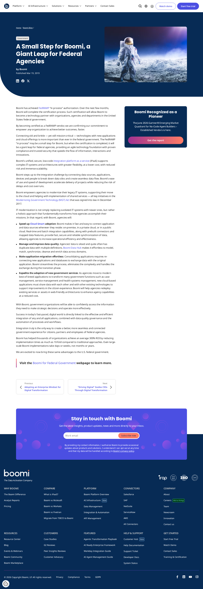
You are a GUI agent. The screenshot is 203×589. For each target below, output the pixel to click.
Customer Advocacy (53, 557)
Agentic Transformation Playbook (100, 539)
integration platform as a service (71, 160)
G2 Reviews (49, 545)
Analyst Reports (12, 500)
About (167, 494)
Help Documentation (134, 545)
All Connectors (131, 524)
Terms (87, 577)
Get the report (155, 140)
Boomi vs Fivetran (52, 512)
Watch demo (165, 6)
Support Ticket (131, 551)
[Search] (140, 6)
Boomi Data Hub (72, 247)
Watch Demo (170, 545)
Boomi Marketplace (13, 562)
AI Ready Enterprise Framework (99, 545)
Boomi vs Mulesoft (53, 500)
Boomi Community (13, 557)
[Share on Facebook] (22, 80)
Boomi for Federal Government (54, 363)
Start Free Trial (171, 539)
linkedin (184, 577)
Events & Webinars (13, 551)
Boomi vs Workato (53, 506)
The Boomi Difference (15, 494)
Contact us (169, 524)
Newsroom (169, 512)
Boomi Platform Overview (96, 494)
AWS (126, 518)
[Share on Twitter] (28, 80)
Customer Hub (134, 539)
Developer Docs (131, 557)
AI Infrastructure (36, 5)
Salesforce (129, 494)
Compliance (74, 577)
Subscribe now (128, 435)
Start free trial (188, 6)
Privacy (59, 577)
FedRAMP (44, 108)
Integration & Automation (96, 512)
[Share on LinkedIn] (17, 80)
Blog (6, 545)
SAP (125, 500)
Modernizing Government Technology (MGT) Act (42, 200)
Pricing (7, 506)
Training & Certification (175, 557)
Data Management (93, 506)
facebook (177, 577)
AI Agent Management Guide (98, 557)
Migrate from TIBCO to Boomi (58, 518)
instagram (197, 577)
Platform (17, 5)
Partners (89, 5)
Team (166, 506)
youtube (190, 577)
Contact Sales (107, 5)
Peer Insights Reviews (55, 551)
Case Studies (50, 539)
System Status (131, 563)
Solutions (57, 5)
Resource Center (12, 539)
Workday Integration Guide (97, 551)
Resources (73, 5)
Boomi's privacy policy (123, 451)
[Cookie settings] (6, 584)
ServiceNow (129, 512)
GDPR (98, 577)
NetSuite (128, 506)
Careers (174, 500)
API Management (92, 518)
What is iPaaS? (51, 494)
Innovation (169, 518)
